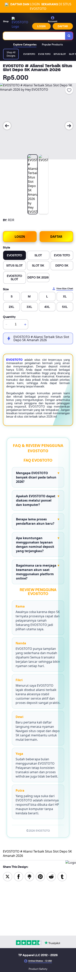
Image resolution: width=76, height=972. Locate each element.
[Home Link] (21, 23)
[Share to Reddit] (51, 876)
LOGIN (41, 26)
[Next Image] (69, 125)
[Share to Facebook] (18, 876)
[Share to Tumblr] (62, 876)
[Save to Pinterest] (40, 876)
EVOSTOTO (14, 359)
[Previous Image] (7, 125)
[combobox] (34, 36)
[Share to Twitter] (7, 876)
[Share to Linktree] (29, 876)
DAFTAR (63, 26)
